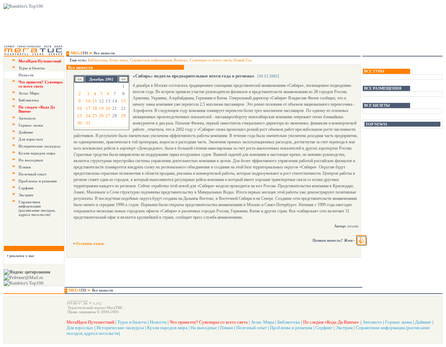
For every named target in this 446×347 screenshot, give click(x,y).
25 (94, 115)
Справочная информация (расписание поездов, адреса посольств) (36, 208)
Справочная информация (151, 60)
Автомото (27, 118)
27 (108, 115)
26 (101, 115)
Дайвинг (25, 132)
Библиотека (28, 100)
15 (123, 101)
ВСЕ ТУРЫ (374, 71)
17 (88, 108)
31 (88, 123)
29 (123, 115)
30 (79, 123)
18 (94, 108)
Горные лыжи (30, 125)
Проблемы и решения (37, 181)
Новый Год (242, 60)
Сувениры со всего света (210, 60)
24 (88, 115)
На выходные (30, 160)
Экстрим (25, 195)
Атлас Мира (28, 93)
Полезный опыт (32, 174)
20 (108, 108)
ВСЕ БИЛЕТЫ (377, 105)
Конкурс (181, 60)
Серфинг (26, 188)
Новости (25, 75)
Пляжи (24, 167)
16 (79, 108)
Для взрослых (30, 139)
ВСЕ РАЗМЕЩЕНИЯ (382, 88)
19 (101, 108)
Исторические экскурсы (39, 146)
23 (79, 115)
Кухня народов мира (36, 153)
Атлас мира (118, 60)
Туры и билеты (31, 68)
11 (94, 101)
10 (88, 101)
